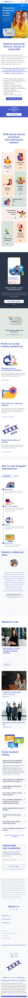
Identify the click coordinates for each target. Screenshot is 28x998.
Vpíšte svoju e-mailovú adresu (10, 859)
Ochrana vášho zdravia (20, 188)
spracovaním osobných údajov (16, 869)
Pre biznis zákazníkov (7, 945)
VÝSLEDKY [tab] (15, 476)
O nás (13, 945)
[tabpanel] (14, 513)
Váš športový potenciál (7, 239)
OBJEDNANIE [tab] (6, 476)
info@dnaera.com (6, 915)
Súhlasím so (13, 869)
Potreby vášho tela (17, 200)
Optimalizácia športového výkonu (11, 212)
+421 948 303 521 (6, 919)
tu (1, 994)
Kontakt (24, 945)
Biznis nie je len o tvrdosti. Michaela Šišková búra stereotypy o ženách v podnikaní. (12, 651)
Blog (21, 945)
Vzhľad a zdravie (7, 189)
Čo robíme (17, 945)
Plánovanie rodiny (20, 163)
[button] (7, 168)
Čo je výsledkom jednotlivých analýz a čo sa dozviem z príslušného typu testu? (12, 801)
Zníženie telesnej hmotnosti (20, 235)
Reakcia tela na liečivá (8, 167)
